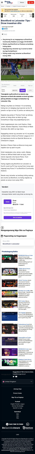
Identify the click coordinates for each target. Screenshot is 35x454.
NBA (17, 414)
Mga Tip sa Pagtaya (17, 397)
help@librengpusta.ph (19, 374)
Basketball (17, 411)
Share (5, 34)
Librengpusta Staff (7, 26)
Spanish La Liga (17, 408)
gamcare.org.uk (13, 448)
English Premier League (17, 404)
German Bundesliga (17, 406)
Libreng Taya (17, 389)
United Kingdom (10, 381)
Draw (3, 90)
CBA (17, 416)
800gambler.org (24, 448)
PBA (17, 418)
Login (17, 434)
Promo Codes (17, 393)
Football (17, 401)
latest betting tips (15, 11)
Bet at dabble (17, 217)
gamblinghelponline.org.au (8, 450)
